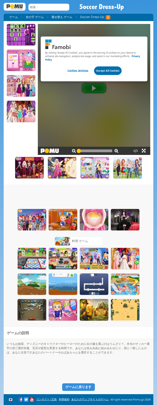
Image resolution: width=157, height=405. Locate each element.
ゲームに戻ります (78, 387)
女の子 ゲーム (35, 17)
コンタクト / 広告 (46, 399)
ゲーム (13, 17)
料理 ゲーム (80, 241)
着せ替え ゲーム (62, 17)
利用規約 (64, 399)
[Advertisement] (78, 195)
